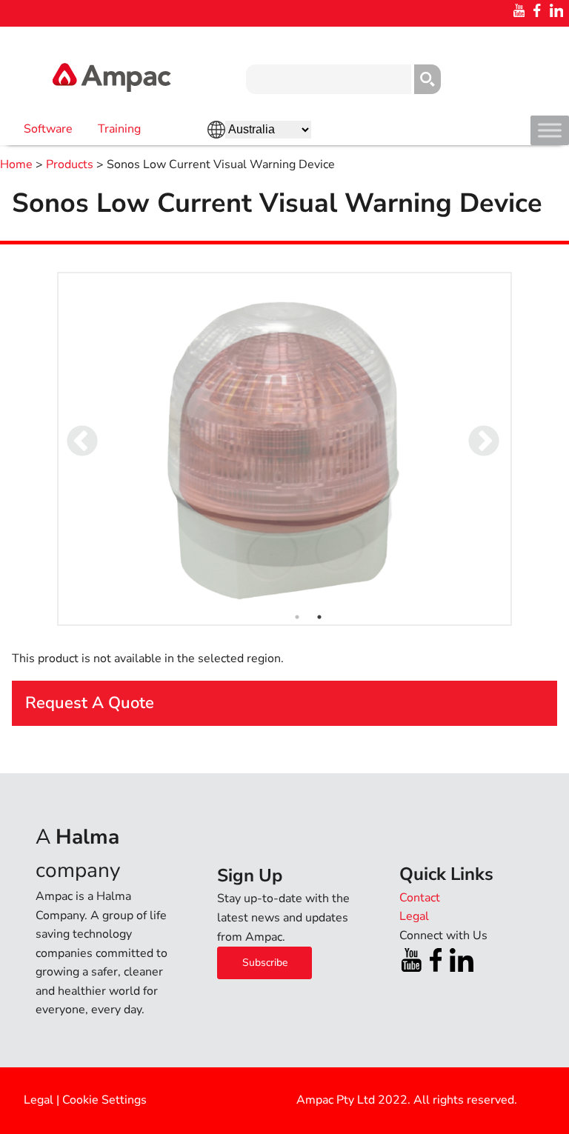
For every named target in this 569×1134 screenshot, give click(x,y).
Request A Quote (89, 703)
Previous (71, 431)
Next (473, 431)
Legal (38, 1100)
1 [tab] (297, 617)
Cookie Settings (104, 1100)
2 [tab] (319, 617)
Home (16, 164)
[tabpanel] (285, 449)
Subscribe (264, 962)
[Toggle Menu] (550, 130)
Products (69, 164)
